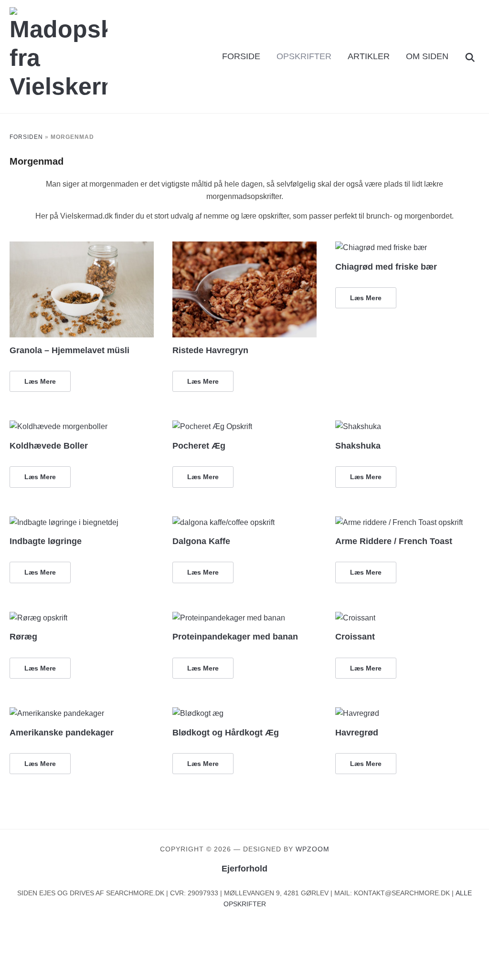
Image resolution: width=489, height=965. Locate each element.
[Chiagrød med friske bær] (381, 247)
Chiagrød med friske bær (386, 267)
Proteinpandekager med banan (235, 636)
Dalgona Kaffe (201, 541)
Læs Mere (40, 381)
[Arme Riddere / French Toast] (399, 522)
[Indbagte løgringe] (64, 522)
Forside (241, 56)
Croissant (355, 636)
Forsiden (26, 137)
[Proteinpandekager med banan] (228, 618)
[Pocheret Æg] (212, 426)
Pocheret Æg (198, 446)
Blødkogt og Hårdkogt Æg (225, 732)
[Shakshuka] (358, 426)
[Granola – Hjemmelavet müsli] (81, 247)
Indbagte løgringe (46, 541)
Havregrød (356, 732)
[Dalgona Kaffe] (223, 522)
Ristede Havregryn (210, 350)
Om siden (427, 56)
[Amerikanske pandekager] (57, 713)
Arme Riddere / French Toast (393, 541)
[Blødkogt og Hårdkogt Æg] (197, 713)
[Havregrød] (357, 713)
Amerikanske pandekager (62, 732)
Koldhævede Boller (49, 446)
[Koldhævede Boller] (58, 426)
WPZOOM (313, 849)
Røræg (23, 636)
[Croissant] (355, 618)
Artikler (369, 56)
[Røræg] (38, 618)
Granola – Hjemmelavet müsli (69, 350)
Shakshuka (358, 446)
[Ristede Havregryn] (244, 247)
